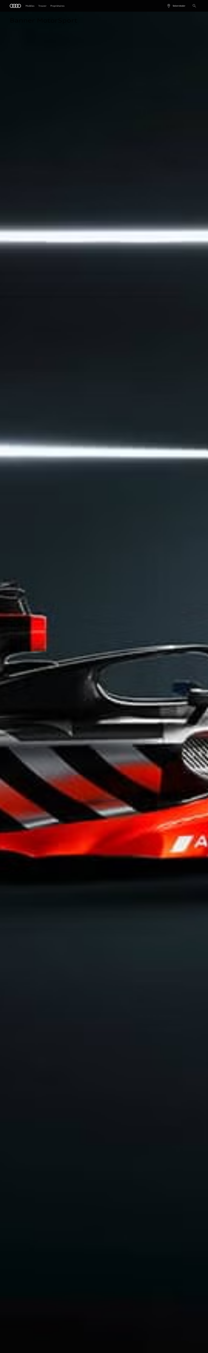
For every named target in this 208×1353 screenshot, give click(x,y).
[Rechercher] (194, 6)
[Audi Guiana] (15, 6)
